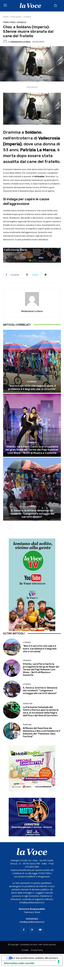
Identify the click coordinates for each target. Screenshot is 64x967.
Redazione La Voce (20, 42)
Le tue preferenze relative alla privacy (35, 957)
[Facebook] (24, 930)
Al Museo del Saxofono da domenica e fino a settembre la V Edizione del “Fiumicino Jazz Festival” (41, 732)
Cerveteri (27, 704)
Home (6, 16)
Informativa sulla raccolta (19, 963)
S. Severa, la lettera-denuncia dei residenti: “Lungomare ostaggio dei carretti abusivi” (32, 513)
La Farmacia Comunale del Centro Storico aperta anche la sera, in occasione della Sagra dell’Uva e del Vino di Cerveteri (40, 711)
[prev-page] (5, 526)
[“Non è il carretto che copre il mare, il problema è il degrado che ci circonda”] (32, 361)
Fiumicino (27, 725)
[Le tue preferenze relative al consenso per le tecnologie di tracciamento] (59, 962)
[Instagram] (32, 930)
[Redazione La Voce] (5, 42)
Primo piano (16, 16)
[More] (45, 275)
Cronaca (27, 16)
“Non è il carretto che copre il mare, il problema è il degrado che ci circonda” (32, 387)
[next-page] (10, 526)
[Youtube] (40, 930)
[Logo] (30, 5)
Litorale (32, 382)
